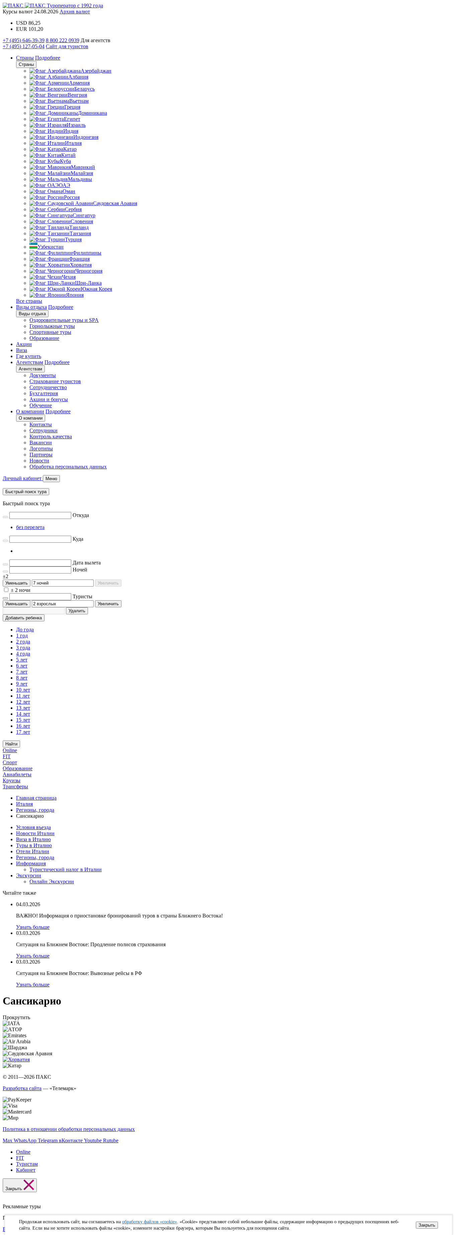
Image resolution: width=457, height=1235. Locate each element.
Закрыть (427, 1225)
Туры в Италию (34, 845)
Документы (42, 375)
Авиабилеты (17, 774)
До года (25, 629)
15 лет (23, 720)
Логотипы (41, 448)
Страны (25, 58)
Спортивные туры (50, 332)
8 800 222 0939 (62, 40)
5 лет (21, 660)
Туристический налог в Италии (65, 869)
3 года (23, 647)
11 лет (23, 696)
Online (10, 750)
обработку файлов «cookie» (149, 1221)
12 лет (23, 702)
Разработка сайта (22, 1088)
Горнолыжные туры (52, 326)
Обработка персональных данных (68, 466)
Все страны (29, 301)
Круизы (11, 780)
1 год (22, 635)
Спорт (10, 762)
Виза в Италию (33, 839)
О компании (30, 411)
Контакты (40, 424)
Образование (44, 338)
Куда (78, 539)
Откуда (81, 515)
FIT (7, 756)
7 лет (21, 672)
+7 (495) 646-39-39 (23, 40)
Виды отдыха (31, 307)
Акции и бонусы (48, 399)
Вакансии (40, 442)
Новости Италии (35, 833)
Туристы (82, 596)
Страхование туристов (55, 381)
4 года (23, 653)
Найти (11, 743)
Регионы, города (35, 857)
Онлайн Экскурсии (51, 881)
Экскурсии (28, 875)
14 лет (23, 714)
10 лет (23, 690)
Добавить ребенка (23, 617)
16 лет (23, 726)
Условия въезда (33, 827)
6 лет (21, 666)
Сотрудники (43, 430)
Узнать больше (33, 927)
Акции (24, 344)
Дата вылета (87, 562)
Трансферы (15, 786)
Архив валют (75, 11)
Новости (39, 460)
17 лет (23, 732)
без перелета (30, 527)
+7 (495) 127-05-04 (23, 46)
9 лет (21, 684)
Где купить (28, 356)
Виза (21, 350)
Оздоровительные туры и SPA (64, 320)
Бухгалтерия (43, 393)
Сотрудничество (48, 387)
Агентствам (29, 362)
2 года (23, 641)
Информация (31, 863)
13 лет (23, 708)
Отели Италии (32, 851)
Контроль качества (50, 436)
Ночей (80, 569)
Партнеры (41, 454)
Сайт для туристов (67, 46)
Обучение (40, 405)
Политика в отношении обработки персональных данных (69, 1129)
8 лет (21, 678)
